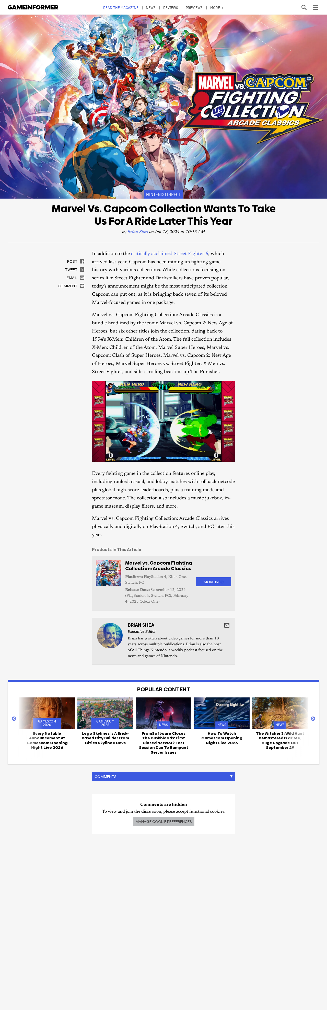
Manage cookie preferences (163, 821)
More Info (214, 581)
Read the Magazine (120, 7)
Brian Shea (137, 232)
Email (226, 625)
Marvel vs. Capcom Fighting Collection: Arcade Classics (158, 566)
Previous (14, 718)
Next (313, 718)
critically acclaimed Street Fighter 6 (169, 253)
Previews (194, 7)
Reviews (170, 7)
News (151, 7)
